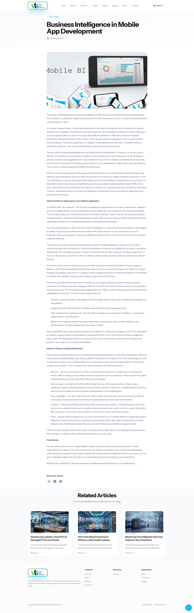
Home (63, 6)
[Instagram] (47, 592)
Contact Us (89, 585)
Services (83, 6)
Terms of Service (160, 605)
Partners (105, 6)
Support (115, 6)
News (124, 6)
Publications (145, 578)
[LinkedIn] (42, 592)
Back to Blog (54, 17)
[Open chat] (188, 607)
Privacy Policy (146, 605)
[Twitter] (36, 592)
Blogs (143, 574)
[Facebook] (30, 592)
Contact (136, 6)
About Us (73, 6)
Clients (95, 6)
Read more (35, 553)
